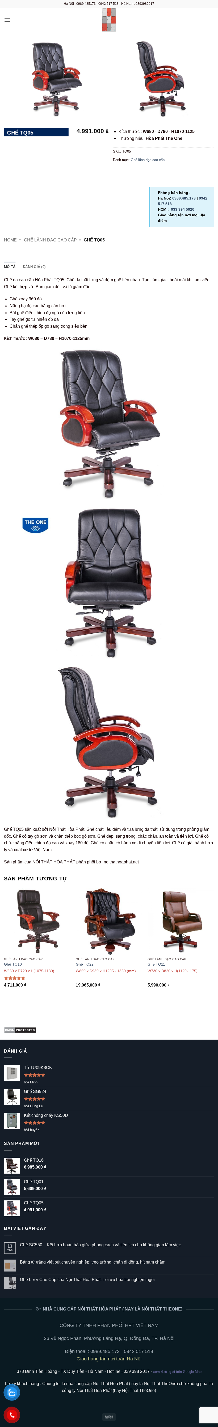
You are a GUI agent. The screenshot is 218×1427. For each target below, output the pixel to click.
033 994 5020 (182, 209)
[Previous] (4, 946)
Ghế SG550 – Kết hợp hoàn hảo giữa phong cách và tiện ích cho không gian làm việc (100, 1245)
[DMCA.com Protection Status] (20, 1029)
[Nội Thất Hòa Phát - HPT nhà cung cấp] (109, 20)
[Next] (214, 946)
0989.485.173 (184, 198)
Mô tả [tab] (9, 267)
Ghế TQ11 (156, 964)
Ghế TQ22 (85, 964)
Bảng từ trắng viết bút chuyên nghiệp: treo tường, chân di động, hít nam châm (92, 1262)
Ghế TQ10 (13, 964)
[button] (7, 19)
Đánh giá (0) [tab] (34, 267)
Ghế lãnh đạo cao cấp (148, 160)
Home (10, 240)
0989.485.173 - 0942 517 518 (121, 1351)
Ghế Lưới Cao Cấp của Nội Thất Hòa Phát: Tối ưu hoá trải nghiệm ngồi (87, 1279)
